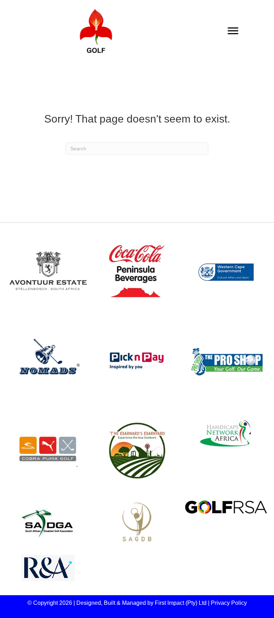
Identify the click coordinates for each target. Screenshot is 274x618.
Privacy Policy (229, 603)
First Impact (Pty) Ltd (181, 603)
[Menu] (233, 31)
